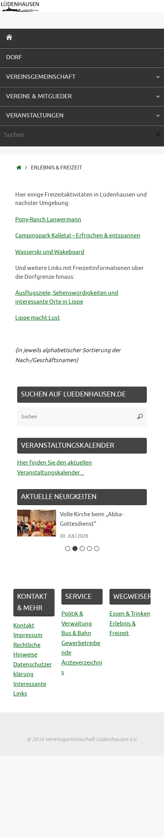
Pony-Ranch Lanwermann (48, 219)
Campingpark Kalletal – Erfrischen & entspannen (77, 235)
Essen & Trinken (129, 614)
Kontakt (23, 625)
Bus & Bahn (76, 633)
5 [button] (96, 548)
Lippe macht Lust (37, 318)
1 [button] (67, 548)
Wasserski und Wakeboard (49, 252)
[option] (82, 528)
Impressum (27, 635)
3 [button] (82, 548)
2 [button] (74, 548)
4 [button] (89, 548)
